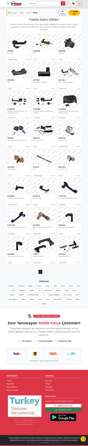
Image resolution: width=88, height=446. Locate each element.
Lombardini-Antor (33, 295)
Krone (67, 290)
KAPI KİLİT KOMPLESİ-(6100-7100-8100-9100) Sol (68, 112)
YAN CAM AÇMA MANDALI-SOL (17, 227)
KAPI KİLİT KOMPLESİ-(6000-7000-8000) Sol (43, 112)
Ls (44, 295)
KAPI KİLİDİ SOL (12, 169)
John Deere (48, 290)
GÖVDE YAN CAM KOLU (40, 82)
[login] (79, 3)
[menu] (8, 3)
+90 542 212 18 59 (64, 410)
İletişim (48, 384)
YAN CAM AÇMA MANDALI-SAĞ (67, 198)
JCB (40, 290)
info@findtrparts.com (64, 406)
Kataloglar (49, 387)
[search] (63, 3)
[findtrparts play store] (63, 417)
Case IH (38, 286)
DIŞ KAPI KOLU (37, 198)
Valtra (78, 299)
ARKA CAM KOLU (38, 256)
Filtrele (62, 14)
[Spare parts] (16, 3)
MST (77, 295)
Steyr (47, 299)
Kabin (29, 13)
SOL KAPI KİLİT (62, 140)
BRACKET (61, 53)
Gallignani (22, 290)
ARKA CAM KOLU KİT (64, 256)
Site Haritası (49, 390)
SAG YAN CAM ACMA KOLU (16, 256)
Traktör (21, 13)
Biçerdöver (10, 384)
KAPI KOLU (11, 53)
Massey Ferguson (54, 295)
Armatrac (21, 286)
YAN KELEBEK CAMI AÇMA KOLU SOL (42, 228)
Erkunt (71, 286)
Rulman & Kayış (12, 390)
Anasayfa (13, 13)
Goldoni (31, 290)
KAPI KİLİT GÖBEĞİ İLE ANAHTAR (17, 140)
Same (40, 299)
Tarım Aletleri (57, 299)
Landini (12, 295)
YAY (34, 169)
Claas (55, 286)
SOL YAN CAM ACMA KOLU (66, 227)
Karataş (58, 290)
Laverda (21, 295)
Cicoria (47, 286)
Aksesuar (11, 286)
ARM (9, 82)
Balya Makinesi (12, 387)
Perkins (32, 299)
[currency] (73, 3)
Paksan (23, 299)
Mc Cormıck (68, 295)
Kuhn (74, 290)
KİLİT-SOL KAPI (62, 169)
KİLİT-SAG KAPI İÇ (38, 140)
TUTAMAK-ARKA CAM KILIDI (16, 198)
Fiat (78, 286)
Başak (30, 286)
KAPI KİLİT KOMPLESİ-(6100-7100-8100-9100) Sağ (18, 112)
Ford (13, 290)
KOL (34, 53)
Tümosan (69, 299)
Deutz (63, 286)
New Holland (13, 299)
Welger (44, 304)
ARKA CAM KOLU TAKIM (65, 82)
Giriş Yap (48, 381)
